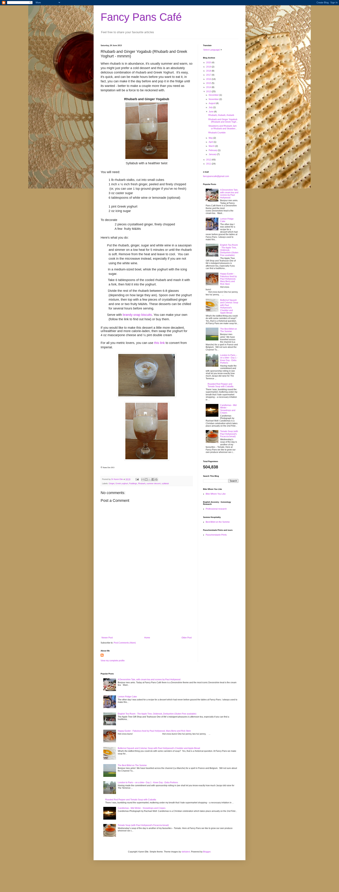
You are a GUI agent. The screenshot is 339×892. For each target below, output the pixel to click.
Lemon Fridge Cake (127, 696)
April (211, 142)
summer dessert (154, 483)
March (212, 146)
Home (147, 637)
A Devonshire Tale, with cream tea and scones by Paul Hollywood (229, 194)
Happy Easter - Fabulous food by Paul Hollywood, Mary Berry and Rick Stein (228, 279)
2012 (209, 159)
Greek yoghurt (121, 483)
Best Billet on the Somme (218, 522)
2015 (209, 83)
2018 (209, 71)
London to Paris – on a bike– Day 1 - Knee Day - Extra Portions (229, 359)
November (214, 99)
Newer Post (107, 637)
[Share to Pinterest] (156, 479)
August (212, 103)
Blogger (206, 851)
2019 (209, 67)
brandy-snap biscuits (137, 315)
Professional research (216, 509)
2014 (209, 87)
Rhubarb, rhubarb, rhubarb (221, 115)
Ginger (111, 483)
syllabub (165, 483)
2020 (209, 62)
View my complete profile (113, 660)
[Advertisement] (146, 607)
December (214, 95)
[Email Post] (137, 479)
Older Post (187, 637)
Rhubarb (141, 483)
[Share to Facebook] (153, 479)
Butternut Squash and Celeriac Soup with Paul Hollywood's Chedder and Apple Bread (229, 306)
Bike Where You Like (216, 494)
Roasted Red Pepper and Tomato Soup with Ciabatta (220, 385)
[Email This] (143, 479)
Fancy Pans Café (141, 17)
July (211, 107)
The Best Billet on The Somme (228, 330)
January (213, 154)
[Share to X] (149, 479)
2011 (209, 164)
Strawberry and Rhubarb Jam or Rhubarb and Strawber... (222, 127)
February (213, 150)
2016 (209, 79)
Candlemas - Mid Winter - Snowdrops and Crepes (228, 409)
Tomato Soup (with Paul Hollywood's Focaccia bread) (229, 434)
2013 (209, 91)
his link (160, 343)
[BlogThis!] (146, 479)
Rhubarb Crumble (217, 132)
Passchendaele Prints (216, 535)
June (211, 111)
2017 (209, 75)
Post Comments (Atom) (125, 643)
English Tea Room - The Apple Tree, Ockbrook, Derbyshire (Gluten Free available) (229, 250)
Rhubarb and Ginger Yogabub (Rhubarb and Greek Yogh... (223, 120)
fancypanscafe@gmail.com (216, 176)
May (211, 138)
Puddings (133, 483)
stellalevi (186, 851)
